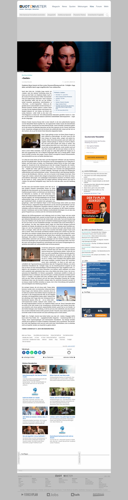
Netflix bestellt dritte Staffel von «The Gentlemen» (94, 190)
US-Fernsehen (48, 486)
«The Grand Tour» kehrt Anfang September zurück (95, 176)
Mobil (20, 482)
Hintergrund (34, 480)
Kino (92, 6)
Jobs (100, 481)
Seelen (51, 339)
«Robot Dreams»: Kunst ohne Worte (94, 247)
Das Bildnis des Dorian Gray (41, 335)
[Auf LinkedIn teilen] (40, 353)
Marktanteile (61, 481)
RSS (19, 480)
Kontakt (100, 482)
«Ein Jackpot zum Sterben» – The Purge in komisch (95, 255)
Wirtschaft (47, 482)
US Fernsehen (47, 490)
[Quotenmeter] (32, 7)
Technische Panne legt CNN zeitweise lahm (95, 173)
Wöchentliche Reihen (63, 480)
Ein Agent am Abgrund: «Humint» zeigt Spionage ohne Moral (95, 240)
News (64, 6)
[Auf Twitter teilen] (28, 353)
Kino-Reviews (75, 482)
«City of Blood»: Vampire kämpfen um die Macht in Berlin (96, 181)
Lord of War (62, 337)
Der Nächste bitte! (68, 335)
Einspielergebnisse (89, 482)
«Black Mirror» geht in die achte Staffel (94, 188)
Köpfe (46, 485)
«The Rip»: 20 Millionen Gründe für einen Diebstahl (95, 244)
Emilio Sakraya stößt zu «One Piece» (93, 179)
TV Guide (64, 490)
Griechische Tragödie (95, 15)
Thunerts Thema (79, 15)
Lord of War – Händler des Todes (31, 339)
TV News (52, 490)
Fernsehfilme (75, 490)
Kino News (22, 490)
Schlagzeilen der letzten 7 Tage (92, 193)
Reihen (33, 481)
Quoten (72, 6)
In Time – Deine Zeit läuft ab (49, 337)
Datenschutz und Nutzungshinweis (102, 484)
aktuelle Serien (82, 490)
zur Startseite (48, 357)
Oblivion (44, 339)
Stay (56, 339)
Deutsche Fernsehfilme (97, 490)
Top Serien (105, 490)
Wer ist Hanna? (26, 341)
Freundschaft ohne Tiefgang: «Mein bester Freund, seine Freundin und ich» (94, 232)
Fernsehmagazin (34, 490)
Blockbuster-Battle (89, 484)
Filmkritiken (40, 490)
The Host (62, 339)
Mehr (106, 6)
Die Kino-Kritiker (88, 481)
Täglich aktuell (62, 482)
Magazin (56, 6)
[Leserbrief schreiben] (69, 353)
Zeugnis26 (51, 15)
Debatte (73, 480)
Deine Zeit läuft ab (56, 335)
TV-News (47, 480)
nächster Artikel (68, 357)
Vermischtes (48, 481)
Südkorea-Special (64, 15)
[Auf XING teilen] (36, 353)
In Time (37, 337)
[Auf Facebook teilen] (24, 353)
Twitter (20, 486)
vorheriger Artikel (28, 357)
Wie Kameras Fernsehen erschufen (32, 15)
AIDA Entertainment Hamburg (98, 284)
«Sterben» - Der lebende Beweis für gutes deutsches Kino (96, 251)
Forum (99, 6)
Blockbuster (69, 490)
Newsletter (21, 481)
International (48, 484)
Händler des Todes (27, 337)
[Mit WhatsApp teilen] (32, 353)
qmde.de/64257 (71, 346)
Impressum (101, 487)
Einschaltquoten (58, 490)
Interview (34, 482)
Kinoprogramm (89, 490)
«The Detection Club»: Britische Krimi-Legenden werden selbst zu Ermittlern (96, 185)
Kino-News (87, 480)
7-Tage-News (21, 484)
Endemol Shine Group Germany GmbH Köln (96, 265)
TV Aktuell (28, 490)
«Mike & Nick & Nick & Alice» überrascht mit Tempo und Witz (94, 236)
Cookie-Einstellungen (103, 486)
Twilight (69, 339)
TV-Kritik (74, 481)
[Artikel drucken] (44, 353)
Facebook (21, 485)
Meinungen (83, 6)
